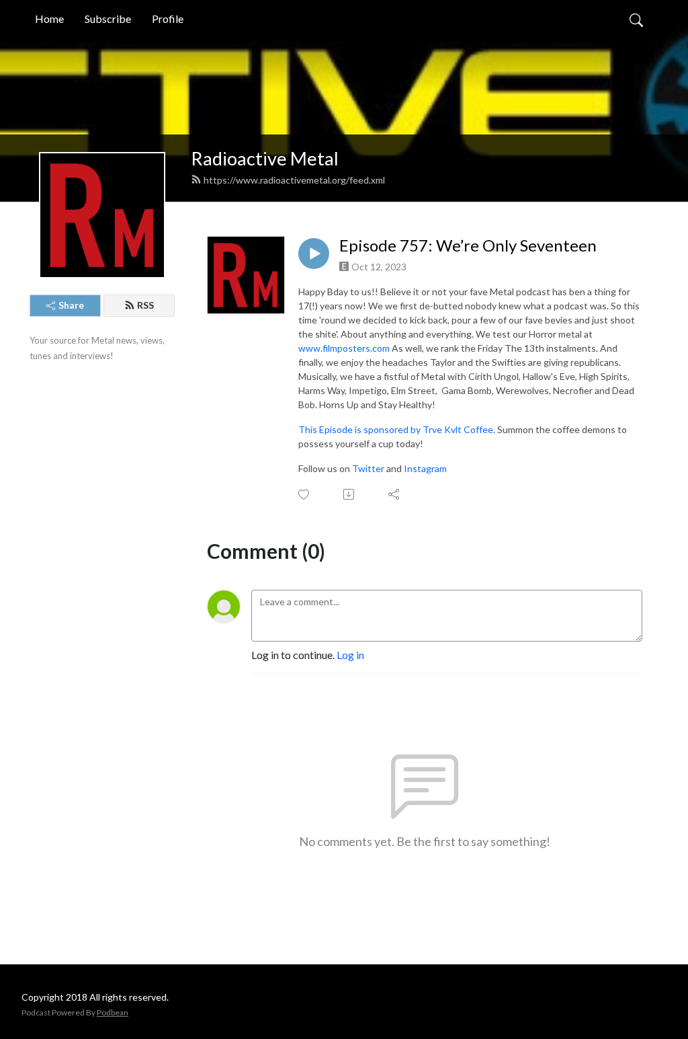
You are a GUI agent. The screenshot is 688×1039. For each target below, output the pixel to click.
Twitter (368, 468)
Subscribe (108, 18)
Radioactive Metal (265, 158)
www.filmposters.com (344, 348)
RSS (145, 305)
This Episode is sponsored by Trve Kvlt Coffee (395, 429)
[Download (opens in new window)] (349, 494)
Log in (350, 654)
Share (71, 305)
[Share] (394, 494)
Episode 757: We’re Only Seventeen (468, 245)
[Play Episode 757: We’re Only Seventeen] (313, 253)
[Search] (636, 18)
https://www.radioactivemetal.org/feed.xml (294, 180)
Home (49, 18)
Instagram (425, 468)
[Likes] (304, 495)
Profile (167, 18)
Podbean (112, 1012)
